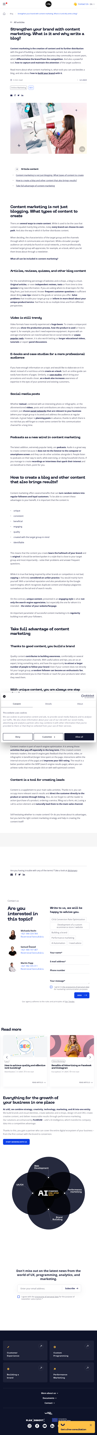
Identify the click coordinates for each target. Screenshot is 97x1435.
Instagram (30, 1426)
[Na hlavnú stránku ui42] (48, 4)
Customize (47, 736)
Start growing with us (16, 1142)
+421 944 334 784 (29, 934)
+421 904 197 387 (29, 950)
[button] (76, 1427)
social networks (38, 411)
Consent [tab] (17, 704)
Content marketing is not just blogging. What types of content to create (50, 175)
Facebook (37, 1426)
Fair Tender (70, 1001)
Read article (37, 1082)
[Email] (11, 95)
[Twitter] (18, 95)
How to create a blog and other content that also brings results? (46, 180)
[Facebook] (15, 95)
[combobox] (92, 4)
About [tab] (80, 704)
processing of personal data (47, 1296)
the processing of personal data (75, 987)
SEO (31, 87)
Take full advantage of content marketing (35, 185)
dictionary (72, 870)
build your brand (46, 73)
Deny (17, 736)
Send (79, 995)
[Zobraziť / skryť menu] (4, 4)
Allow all (79, 736)
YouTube (45, 1426)
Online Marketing (18, 87)
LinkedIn (52, 1426)
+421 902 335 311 (29, 966)
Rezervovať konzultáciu (32, 937)
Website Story (57, 1061)
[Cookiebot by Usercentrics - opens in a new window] (83, 696)
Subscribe (70, 1288)
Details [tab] (48, 704)
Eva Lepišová (9, 1072)
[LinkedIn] (22, 95)
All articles (19, 22)
